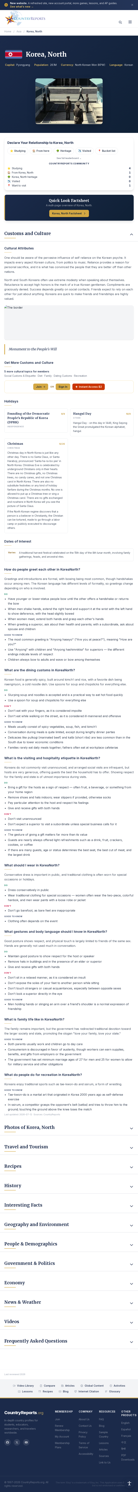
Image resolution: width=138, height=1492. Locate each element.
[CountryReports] (25, 17)
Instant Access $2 (90, 386)
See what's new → (22, 6)
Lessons (27, 1391)
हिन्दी (123, 1448)
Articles (70, 1385)
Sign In (63, 386)
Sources (104, 1455)
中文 (123, 1442)
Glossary (114, 1391)
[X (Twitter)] (17, 1442)
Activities (119, 1385)
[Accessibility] (129, 1483)
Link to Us (105, 1462)
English (125, 1422)
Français (126, 1435)
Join (39, 386)
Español (126, 1429)
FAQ (101, 1419)
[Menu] (130, 22)
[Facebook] (7, 1442)
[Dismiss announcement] (132, 5)
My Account (62, 1436)
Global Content (94, 1385)
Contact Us (85, 1425)
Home (7, 31)
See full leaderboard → (69, 158)
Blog (65, 1391)
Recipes (48, 1391)
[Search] (120, 22)
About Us (84, 1419)
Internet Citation (89, 1391)
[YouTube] (26, 1442)
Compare (49, 1385)
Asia (19, 31)
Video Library (25, 1385)
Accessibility (86, 1453)
